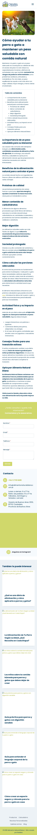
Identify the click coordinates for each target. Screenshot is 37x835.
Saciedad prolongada (18, 116)
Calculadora (23, 817)
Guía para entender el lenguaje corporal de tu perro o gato (16, 759)
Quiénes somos (16, 824)
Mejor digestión (15, 113)
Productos (13, 817)
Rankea (19, 832)
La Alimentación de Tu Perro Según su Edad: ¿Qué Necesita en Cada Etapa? (18, 638)
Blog (25, 824)
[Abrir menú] (33, 4)
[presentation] (18, 581)
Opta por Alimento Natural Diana (18, 131)
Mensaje (6, 450)
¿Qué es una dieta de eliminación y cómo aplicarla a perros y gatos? (18, 598)
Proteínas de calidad (17, 107)
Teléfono (7, 441)
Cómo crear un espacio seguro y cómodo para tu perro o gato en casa (17, 799)
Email (5, 432)
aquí (3, 295)
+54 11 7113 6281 (15, 480)
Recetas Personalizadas (18, 821)
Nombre (6, 423)
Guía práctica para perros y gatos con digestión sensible (18, 720)
